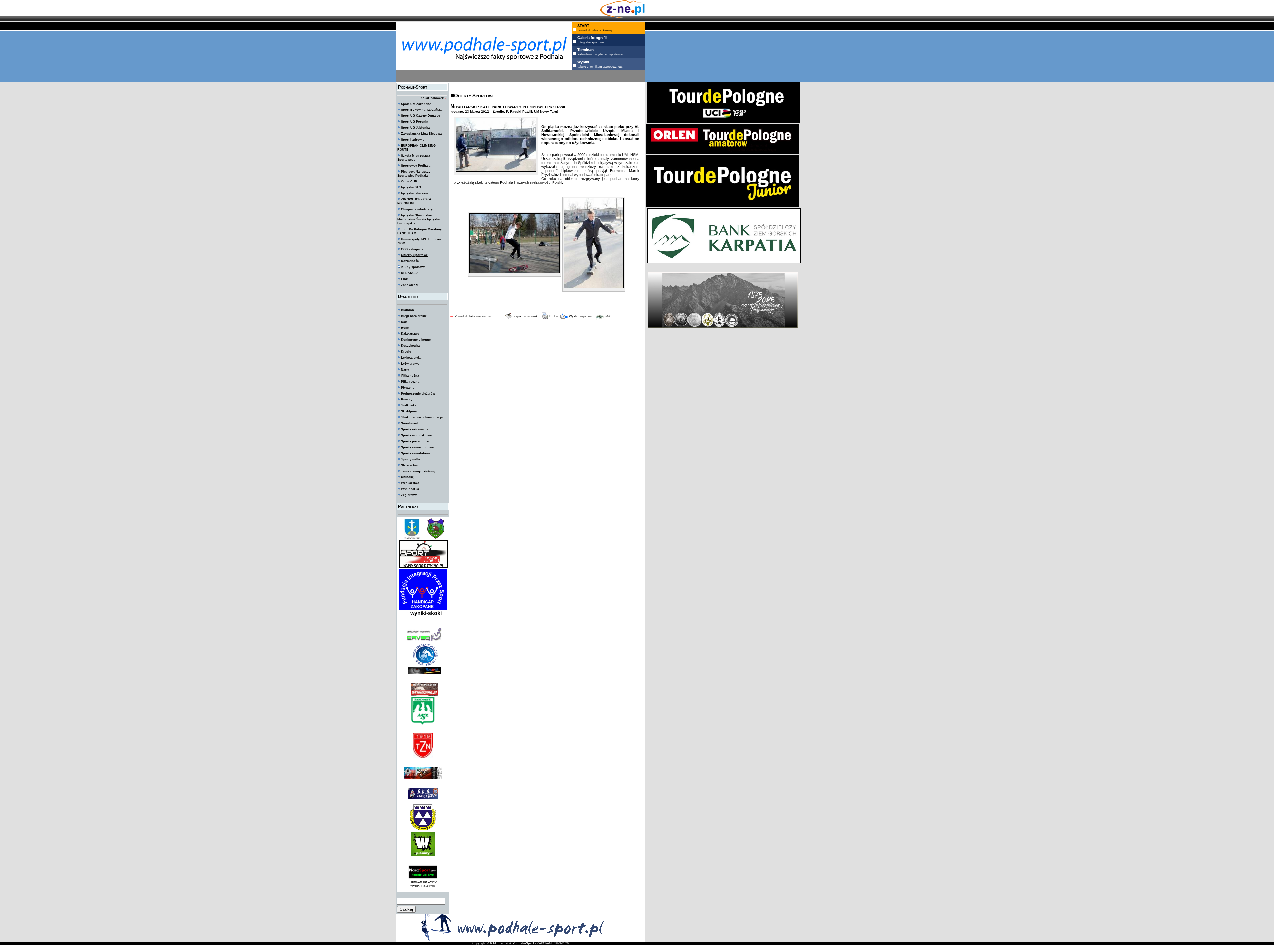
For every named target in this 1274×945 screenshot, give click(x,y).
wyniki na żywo (422, 885)
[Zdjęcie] (496, 170)
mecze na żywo (423, 881)
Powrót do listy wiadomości (473, 316)
